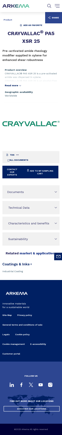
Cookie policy (22, 334)
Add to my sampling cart (41, 172)
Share (55, 17)
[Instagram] (50, 385)
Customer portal (11, 354)
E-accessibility (38, 344)
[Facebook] (21, 385)
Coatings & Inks (15, 264)
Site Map (7, 315)
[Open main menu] (57, 6)
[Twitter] (31, 385)
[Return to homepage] (15, 6)
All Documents (19, 160)
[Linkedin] (11, 385)
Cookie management (13, 344)
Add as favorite (32, 25)
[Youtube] (40, 385)
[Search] (49, 5)
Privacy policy (24, 315)
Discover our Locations (31, 409)
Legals (6, 334)
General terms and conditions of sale (22, 325)
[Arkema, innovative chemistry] (16, 297)
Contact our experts (12, 172)
